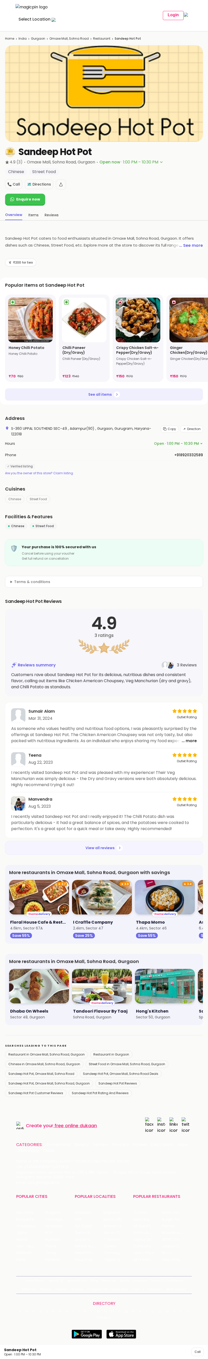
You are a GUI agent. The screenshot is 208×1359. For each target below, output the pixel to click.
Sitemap (29, 1289)
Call (198, 1352)
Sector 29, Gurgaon (117, 1219)
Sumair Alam (41, 711)
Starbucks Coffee (147, 1246)
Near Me (109, 1280)
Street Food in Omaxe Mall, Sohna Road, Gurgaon (127, 1064)
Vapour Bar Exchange (147, 1239)
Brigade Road (115, 1212)
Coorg (50, 1252)
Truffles (140, 1212)
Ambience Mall (116, 1226)
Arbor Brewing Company (147, 1219)
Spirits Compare (133, 1280)
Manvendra (40, 799)
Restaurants (58, 1144)
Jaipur (21, 1232)
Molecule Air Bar (147, 1232)
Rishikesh (24, 1252)
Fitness (140, 1144)
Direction (194, 429)
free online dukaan (76, 1125)
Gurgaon (38, 38)
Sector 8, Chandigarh (89, 1232)
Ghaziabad (25, 1226)
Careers (155, 1289)
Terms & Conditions (167, 1280)
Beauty (82, 1144)
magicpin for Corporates (107, 1289)
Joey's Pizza (143, 1252)
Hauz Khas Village (89, 1259)
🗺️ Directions (39, 184)
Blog (94, 1280)
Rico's (167, 1252)
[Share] (61, 184)
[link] (30, 338)
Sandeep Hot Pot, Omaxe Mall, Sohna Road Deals (120, 1074)
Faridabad (53, 1226)
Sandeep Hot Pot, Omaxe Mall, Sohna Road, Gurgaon (49, 1083)
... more (189, 741)
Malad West (85, 1252)
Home (9, 38)
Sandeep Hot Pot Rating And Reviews (100, 1093)
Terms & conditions (32, 581)
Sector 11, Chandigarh (89, 1239)
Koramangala (87, 1212)
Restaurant (101, 38)
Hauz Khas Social (176, 1259)
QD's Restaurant (147, 1259)
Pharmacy (28, 1150)
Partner (61, 1289)
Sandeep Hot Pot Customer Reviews (35, 1093)
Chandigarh (55, 1219)
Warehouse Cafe (176, 1232)
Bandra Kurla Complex (89, 1246)
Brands (77, 1289)
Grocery (120, 1144)
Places (45, 1289)
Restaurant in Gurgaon (111, 1054)
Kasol (20, 1259)
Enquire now (28, 199)
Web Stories (176, 1289)
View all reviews (100, 847)
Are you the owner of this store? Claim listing (39, 473)
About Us (56, 1280)
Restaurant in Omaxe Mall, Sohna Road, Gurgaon (46, 1054)
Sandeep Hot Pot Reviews (117, 1083)
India (23, 38)
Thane (50, 1246)
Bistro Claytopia (175, 1212)
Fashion (100, 1144)
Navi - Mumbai (29, 1246)
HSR (78, 1219)
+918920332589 (188, 454)
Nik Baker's (142, 1226)
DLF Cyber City (87, 1226)
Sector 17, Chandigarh (117, 1232)
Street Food (38, 499)
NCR (48, 1232)
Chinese (14, 499)
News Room (35, 1280)
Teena (34, 755)
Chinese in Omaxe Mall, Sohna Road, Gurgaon (44, 1064)
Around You (76, 1280)
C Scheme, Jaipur (117, 1239)
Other (49, 1150)
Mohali (22, 1239)
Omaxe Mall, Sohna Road (69, 38)
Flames (168, 1226)
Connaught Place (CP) (117, 1252)
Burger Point (172, 1219)
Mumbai (52, 1239)
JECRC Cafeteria (176, 1239)
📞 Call (13, 184)
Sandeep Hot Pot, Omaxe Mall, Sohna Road (41, 1074)
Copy (172, 429)
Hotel (182, 1144)
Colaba (109, 1246)
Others (104, 1317)
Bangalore (25, 1219)
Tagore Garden (116, 1259)
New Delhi (24, 1212)
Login (173, 15)
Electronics (162, 1144)
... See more (191, 245)
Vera (136, 1289)
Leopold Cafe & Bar (176, 1246)
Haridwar (52, 1259)
